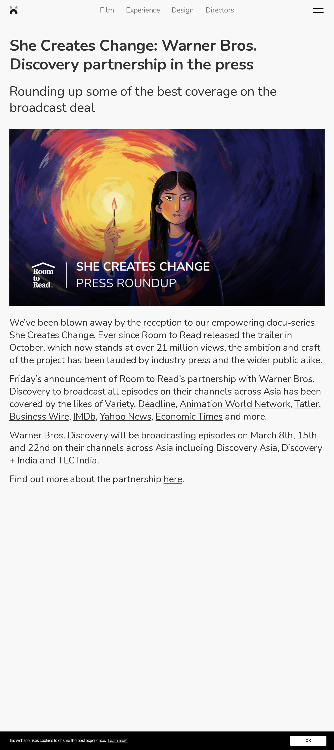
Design (183, 10)
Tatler (306, 404)
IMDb (84, 416)
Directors (220, 10)
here (173, 479)
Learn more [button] (118, 740)
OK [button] (308, 741)
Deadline (156, 404)
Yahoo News (125, 416)
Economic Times (189, 416)
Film (107, 10)
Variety (119, 404)
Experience (143, 10)
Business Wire (39, 416)
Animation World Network (235, 404)
